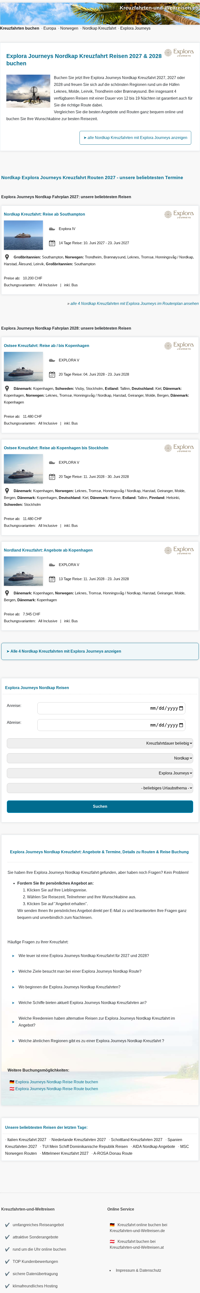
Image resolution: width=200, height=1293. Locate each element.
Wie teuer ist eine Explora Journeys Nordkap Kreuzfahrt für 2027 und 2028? (84, 956)
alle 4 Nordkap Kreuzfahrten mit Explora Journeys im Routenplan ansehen (134, 303)
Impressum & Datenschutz (138, 1270)
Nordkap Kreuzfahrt (99, 28)
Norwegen (69, 28)
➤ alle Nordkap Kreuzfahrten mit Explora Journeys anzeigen (135, 138)
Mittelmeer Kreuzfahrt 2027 (65, 1153)
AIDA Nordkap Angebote (154, 1146)
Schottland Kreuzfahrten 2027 (136, 1140)
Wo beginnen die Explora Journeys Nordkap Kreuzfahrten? (69, 987)
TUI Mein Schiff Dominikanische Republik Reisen (85, 1146)
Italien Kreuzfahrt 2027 (26, 1140)
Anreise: (15, 706)
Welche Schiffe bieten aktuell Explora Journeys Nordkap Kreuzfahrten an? (83, 1003)
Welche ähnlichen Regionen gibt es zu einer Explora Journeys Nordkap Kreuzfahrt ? (91, 1041)
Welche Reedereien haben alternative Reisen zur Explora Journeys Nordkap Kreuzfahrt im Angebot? (97, 1021)
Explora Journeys (135, 28)
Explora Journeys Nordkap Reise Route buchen (56, 1082)
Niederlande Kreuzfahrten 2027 (78, 1140)
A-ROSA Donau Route (112, 1153)
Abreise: (15, 722)
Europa (49, 28)
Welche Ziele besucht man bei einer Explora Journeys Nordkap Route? (80, 971)
